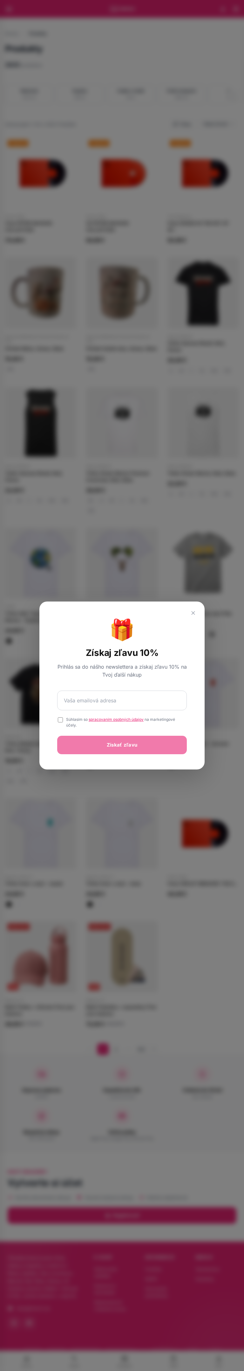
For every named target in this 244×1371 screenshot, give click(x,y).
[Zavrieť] (193, 613)
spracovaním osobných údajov (116, 719)
